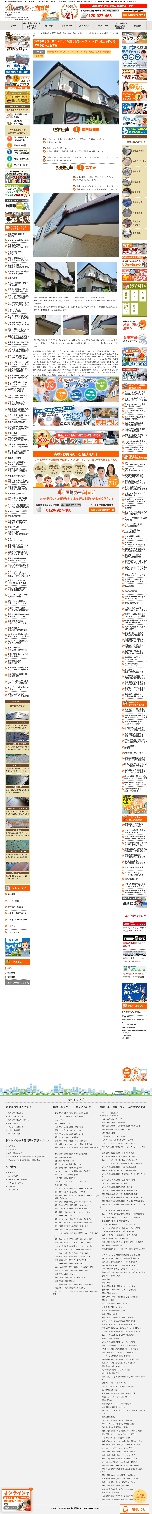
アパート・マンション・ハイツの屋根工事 (71, 1182)
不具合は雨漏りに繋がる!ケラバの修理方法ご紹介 (18, 290)
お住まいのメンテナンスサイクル (114, 1383)
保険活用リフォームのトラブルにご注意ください (135, 783)
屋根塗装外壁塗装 (136, 223)
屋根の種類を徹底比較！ (130, 507)
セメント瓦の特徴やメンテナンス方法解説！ (18, 357)
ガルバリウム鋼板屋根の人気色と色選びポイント (120, 1190)
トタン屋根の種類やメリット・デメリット (133, 537)
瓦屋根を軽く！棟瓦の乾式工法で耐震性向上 (118, 1321)
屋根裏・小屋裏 (14, 458)
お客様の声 (67, 26)
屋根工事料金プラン (62, 1123)
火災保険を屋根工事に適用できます (68, 1168)
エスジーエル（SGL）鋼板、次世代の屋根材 (118, 1424)
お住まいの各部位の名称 (18, 240)
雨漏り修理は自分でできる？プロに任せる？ (18, 259)
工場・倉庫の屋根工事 (133, 867)
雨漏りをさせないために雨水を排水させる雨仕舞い (121, 1466)
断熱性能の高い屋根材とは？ (14, 662)
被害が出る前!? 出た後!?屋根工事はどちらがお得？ (135, 741)
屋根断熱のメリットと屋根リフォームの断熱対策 (18, 668)
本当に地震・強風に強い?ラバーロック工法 (19, 416)
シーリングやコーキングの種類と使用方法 (18, 396)
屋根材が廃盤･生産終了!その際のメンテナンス (18, 559)
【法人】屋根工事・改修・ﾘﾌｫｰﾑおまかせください (135, 885)
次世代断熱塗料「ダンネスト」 (131, 665)
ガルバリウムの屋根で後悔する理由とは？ (17, 589)
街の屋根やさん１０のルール (19, 1120)
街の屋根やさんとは (15, 1113)
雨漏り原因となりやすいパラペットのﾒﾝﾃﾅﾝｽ (18, 330)
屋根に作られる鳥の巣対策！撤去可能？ (134, 862)
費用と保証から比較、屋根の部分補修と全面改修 (135, 488)
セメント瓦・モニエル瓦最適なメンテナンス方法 (18, 363)
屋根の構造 (12, 278)
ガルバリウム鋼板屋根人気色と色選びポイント (134, 424)
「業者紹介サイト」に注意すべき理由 (133, 790)
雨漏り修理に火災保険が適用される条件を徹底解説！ (122, 1500)
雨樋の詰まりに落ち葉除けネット (67, 1274)
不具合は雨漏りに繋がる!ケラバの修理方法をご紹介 (121, 1258)
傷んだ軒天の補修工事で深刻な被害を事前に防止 (18, 304)
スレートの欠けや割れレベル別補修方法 (133, 525)
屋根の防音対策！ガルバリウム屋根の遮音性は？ (135, 448)
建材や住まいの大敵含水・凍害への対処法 (17, 470)
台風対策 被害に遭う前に (64, 1161)
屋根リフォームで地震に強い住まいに (69, 1164)
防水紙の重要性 (14, 516)
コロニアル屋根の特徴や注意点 (132, 531)
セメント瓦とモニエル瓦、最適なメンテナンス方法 (121, 1228)
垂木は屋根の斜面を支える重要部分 (68, 1230)
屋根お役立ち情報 (132, 603)
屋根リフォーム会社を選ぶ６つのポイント (135, 598)
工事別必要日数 (131, 591)
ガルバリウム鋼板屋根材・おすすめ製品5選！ (119, 1167)
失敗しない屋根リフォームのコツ (133, 470)
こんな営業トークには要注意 (133, 747)
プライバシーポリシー (17, 920)
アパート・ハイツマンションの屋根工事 (133, 874)
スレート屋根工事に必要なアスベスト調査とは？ (18, 682)
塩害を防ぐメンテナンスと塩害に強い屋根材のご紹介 (122, 1441)
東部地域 (11, 977)
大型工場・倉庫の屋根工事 (65, 1178)
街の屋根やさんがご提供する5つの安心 (31, 25)
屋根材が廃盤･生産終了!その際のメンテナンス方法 (121, 1265)
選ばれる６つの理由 (15, 1116)
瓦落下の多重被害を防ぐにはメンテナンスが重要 (134, 615)
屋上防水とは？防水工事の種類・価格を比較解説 (18, 343)
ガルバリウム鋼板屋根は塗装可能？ (134, 411)
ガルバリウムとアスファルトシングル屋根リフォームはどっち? (19, 574)
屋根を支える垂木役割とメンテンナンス (17, 622)
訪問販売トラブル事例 (133, 753)
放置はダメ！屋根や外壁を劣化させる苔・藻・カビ (121, 1445)
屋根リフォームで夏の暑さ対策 (66, 1175)
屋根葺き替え (138, 151)
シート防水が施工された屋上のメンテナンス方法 (18, 324)
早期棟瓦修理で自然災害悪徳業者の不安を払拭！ (18, 377)
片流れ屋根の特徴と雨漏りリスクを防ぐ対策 (18, 439)
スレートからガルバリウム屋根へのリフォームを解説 (135, 399)
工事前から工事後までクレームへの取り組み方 (134, 729)
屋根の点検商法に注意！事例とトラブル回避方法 (134, 759)
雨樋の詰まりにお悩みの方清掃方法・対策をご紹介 (135, 850)
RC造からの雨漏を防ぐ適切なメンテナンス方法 (120, 1349)
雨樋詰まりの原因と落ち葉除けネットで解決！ (135, 856)
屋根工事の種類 (134, 142)
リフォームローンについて (65, 1216)
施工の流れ (84, 26)
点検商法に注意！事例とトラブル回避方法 (71, 1141)
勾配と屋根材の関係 (16, 476)
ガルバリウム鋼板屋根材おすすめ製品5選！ (134, 430)
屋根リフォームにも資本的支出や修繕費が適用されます (76, 1219)
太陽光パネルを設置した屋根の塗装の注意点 (134, 550)
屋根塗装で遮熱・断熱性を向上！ (114, 1311)
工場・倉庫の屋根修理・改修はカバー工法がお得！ (135, 837)
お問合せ (11, 926)
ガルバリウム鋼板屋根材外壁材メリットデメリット (135, 442)
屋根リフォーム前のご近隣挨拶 (66, 1137)
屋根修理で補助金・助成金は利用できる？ (133, 695)
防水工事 (136, 192)
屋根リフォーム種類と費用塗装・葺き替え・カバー (135, 513)
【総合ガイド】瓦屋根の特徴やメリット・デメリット (122, 1197)
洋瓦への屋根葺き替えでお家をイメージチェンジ (18, 566)
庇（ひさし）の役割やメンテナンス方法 (18, 642)
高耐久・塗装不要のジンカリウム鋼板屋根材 (18, 609)
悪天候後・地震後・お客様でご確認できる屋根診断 (121, 1126)
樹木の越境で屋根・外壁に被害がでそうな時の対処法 (135, 777)
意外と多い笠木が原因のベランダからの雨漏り (18, 297)
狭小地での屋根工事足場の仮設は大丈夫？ (133, 580)
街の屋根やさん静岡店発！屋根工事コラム (24, 1160)
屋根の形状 (12, 433)
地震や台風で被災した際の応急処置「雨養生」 (18, 410)
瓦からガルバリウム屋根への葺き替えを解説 (134, 405)
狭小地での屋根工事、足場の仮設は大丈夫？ (118, 1156)
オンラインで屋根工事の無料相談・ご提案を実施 (134, 710)
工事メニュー (102, 26)
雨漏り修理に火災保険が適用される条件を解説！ (134, 683)
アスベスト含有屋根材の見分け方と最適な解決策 (18, 506)
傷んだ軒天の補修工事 (110, 1373)
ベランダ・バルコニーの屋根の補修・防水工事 (72, 1171)
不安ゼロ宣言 (13, 1123)
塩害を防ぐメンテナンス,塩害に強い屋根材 (18, 546)
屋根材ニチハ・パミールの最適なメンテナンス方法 (135, 562)
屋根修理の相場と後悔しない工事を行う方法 (133, 476)
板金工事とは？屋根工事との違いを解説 (18, 266)
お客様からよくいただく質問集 (113, 1136)
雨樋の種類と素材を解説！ (65, 1281)
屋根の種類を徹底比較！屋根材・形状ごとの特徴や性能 (123, 1201)
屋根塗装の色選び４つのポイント (132, 658)
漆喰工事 (136, 171)
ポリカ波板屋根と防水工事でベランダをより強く (135, 844)
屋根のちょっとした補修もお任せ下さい (70, 1134)
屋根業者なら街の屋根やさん (19, 1179)
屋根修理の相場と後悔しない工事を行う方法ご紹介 (74, 1202)
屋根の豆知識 (13, 527)
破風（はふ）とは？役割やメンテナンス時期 (18, 695)
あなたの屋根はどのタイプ (112, 1119)
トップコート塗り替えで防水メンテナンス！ (18, 688)
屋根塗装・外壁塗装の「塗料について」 (117, 1129)
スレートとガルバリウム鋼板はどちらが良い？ (134, 393)
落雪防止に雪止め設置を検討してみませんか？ (72, 1257)
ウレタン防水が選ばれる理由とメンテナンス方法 (18, 317)
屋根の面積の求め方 (16, 422)
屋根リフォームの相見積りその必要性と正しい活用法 (135, 716)
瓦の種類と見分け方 (16, 494)
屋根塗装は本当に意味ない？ (15, 253)
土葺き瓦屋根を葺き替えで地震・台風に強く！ (18, 370)
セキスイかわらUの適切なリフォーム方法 (117, 1140)
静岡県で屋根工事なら (17, 913)
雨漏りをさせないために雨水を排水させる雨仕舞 (18, 481)
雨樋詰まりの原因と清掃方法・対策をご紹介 (71, 1270)
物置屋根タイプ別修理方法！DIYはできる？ (133, 825)
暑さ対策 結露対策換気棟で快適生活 (16, 463)
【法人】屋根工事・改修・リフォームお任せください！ (76, 1189)
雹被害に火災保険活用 (110, 1493)
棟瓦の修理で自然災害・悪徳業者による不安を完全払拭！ (123, 1272)
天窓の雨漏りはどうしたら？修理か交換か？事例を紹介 (123, 1242)
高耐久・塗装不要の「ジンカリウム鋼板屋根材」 (120, 1345)
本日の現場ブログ (15, 1153)
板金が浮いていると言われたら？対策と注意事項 (135, 765)
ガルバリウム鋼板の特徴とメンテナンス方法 (18, 602)
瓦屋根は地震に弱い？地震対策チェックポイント (135, 640)
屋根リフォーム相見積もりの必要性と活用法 (71, 1209)
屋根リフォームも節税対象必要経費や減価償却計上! (135, 891)
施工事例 (49, 26)
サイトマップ (13, 932)
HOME (36, 33)
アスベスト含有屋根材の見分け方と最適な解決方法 (121, 1331)
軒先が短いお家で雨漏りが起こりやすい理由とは (18, 499)
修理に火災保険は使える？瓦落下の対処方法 (135, 621)
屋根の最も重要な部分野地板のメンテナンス (17, 522)
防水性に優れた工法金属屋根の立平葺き (16, 403)
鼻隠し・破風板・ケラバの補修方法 (18, 284)
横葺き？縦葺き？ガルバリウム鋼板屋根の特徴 (135, 436)
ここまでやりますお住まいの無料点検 (120, 25)
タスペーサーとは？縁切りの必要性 (16, 310)
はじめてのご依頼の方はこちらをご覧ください (72, 1113)
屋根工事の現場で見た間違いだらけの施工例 (133, 652)
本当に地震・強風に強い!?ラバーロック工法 (118, 1455)
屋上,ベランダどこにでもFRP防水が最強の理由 (18, 337)
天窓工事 (136, 233)
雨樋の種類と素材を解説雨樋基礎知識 (18, 675)
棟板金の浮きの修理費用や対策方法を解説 (18, 272)
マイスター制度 (14, 1134)
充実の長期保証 (14, 1130)
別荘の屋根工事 (131, 879)
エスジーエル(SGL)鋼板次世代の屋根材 (18, 596)
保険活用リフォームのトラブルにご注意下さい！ (120, 1434)
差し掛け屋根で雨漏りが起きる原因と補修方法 (119, 1462)
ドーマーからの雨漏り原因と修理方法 (17, 649)
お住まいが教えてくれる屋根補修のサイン (134, 494)
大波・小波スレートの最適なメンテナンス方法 (18, 383)
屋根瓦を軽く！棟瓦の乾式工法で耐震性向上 (133, 634)
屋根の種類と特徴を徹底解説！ (16, 235)
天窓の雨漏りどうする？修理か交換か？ (18, 655)
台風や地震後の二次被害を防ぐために (134, 628)
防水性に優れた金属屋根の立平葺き (115, 1427)
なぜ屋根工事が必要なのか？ (134, 463)
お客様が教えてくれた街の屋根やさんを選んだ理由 (27, 1157)
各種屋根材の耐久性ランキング (113, 1407)
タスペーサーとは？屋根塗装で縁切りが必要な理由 (121, 1255)
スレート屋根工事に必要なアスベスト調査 (118, 1335)
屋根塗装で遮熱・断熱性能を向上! (134, 671)
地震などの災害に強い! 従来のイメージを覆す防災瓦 (121, 1328)
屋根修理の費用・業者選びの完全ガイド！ (18, 246)
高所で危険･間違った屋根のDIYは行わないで (119, 1352)
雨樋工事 (136, 182)
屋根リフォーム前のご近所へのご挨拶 (133, 723)
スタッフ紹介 (13, 901)
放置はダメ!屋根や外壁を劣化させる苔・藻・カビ (18, 553)
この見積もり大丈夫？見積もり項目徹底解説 (133, 735)
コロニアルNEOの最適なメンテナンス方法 (134, 574)
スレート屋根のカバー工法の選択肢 (135, 519)
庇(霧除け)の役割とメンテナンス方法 (16, 390)
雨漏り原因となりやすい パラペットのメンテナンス (74, 1243)
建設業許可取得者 (15, 907)
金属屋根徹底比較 (108, 1417)
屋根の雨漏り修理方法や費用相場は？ (18, 629)
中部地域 (11, 973)
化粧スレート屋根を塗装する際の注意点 (133, 556)
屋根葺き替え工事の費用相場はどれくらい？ (134, 482)
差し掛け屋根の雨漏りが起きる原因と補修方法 (18, 452)
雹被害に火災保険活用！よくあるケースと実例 (134, 689)
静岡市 (10, 968)
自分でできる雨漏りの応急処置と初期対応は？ (134, 677)
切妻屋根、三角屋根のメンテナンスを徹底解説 (18, 445)
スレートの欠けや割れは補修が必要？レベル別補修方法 (123, 1214)
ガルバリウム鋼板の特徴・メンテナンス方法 (118, 1342)
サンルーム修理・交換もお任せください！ (134, 831)
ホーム (14, 26)
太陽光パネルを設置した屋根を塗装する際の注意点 (74, 1284)
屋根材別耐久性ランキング (15, 540)
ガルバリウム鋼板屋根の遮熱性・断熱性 (134, 418)
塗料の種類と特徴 (133, 915)
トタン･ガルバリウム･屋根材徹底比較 (17, 581)
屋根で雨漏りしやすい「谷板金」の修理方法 (17, 488)
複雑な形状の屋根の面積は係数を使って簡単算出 (120, 1297)
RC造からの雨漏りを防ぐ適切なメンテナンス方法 (19, 635)
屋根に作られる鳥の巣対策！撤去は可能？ (71, 1277)
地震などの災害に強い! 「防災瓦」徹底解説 (134, 646)
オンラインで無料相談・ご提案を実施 (69, 1116)
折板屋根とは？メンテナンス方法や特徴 (134, 544)
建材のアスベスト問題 (17, 511)
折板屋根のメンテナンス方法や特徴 (115, 1221)
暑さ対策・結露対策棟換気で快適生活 (116, 1304)
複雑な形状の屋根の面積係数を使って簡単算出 (18, 428)
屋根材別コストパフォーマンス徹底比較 (18, 533)
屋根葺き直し (138, 202)
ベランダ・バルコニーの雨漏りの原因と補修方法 (18, 350)
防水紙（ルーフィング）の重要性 (114, 1397)
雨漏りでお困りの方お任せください (68, 1130)
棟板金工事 (137, 213)
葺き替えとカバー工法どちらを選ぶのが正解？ (134, 500)
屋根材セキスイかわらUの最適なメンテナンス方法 (135, 568)
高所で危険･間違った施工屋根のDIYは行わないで (19, 615)
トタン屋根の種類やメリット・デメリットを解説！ (121, 1217)
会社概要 (138, 26)
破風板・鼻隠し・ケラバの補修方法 (115, 1238)
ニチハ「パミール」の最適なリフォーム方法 (118, 1143)
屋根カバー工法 (139, 161)
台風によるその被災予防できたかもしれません (135, 609)
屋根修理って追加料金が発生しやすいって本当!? (134, 771)
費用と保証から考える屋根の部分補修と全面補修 (73, 1223)
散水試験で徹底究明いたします (66, 1157)
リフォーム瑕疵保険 (15, 1127)
